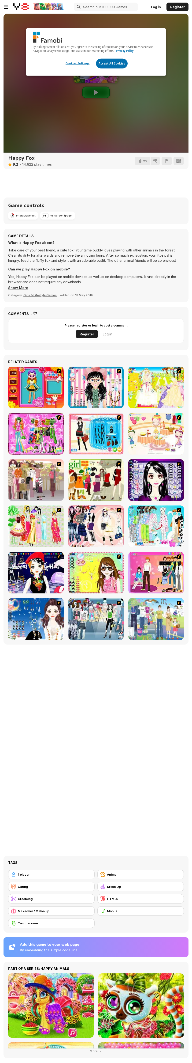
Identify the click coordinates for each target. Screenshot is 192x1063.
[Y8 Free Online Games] (21, 6)
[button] (18, 287)
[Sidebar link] (6, 6)
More (94, 1051)
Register (177, 7)
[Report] (167, 161)
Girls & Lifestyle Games (40, 295)
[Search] (78, 7)
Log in (156, 7)
